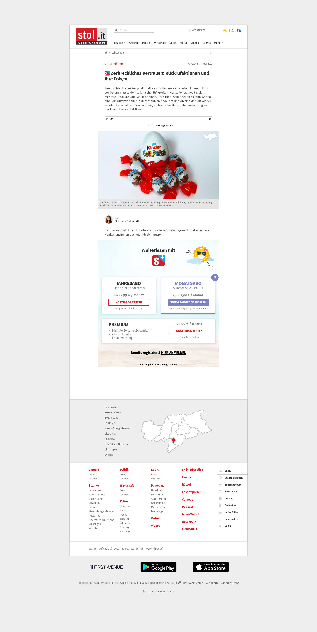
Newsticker (231, 491)
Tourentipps (152, 548)
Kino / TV (125, 531)
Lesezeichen (231, 519)
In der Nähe (231, 512)
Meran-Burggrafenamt (118, 428)
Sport (173, 42)
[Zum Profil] (232, 30)
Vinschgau (111, 449)
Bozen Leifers (113, 412)
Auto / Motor (158, 498)
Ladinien (110, 423)
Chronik (133, 42)
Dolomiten (231, 505)
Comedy (187, 499)
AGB (96, 582)
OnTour (156, 518)
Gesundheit (158, 502)
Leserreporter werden (127, 548)
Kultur (183, 42)
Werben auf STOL (99, 548)
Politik (146, 42)
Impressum (85, 582)
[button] (211, 52)
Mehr (217, 42)
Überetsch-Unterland (117, 444)
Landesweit (111, 407)
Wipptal (109, 454)
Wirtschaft (160, 42)
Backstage (157, 511)
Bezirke (118, 42)
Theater (124, 518)
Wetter (228, 471)
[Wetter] (225, 30)
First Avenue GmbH (163, 591)
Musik (123, 514)
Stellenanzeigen (234, 477)
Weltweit (94, 478)
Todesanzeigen (233, 484)
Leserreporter (191, 492)
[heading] (158, 76)
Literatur (125, 523)
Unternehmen (114, 63)
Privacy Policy (109, 582)
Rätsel (186, 484)
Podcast (187, 507)
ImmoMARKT (190, 514)
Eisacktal (110, 433)
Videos (195, 42)
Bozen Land (112, 417)
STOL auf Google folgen (160, 125)
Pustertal (110, 438)
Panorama (158, 485)
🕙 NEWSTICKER (196, 30)
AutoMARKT (190, 521)
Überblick (126, 506)
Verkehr (229, 498)
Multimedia (158, 507)
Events (207, 42)
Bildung (124, 527)
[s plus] (239, 30)
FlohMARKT (189, 529)
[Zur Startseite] (106, 52)
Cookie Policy (128, 582)
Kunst (123, 510)
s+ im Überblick (192, 470)
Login (228, 525)
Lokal (92, 474)
